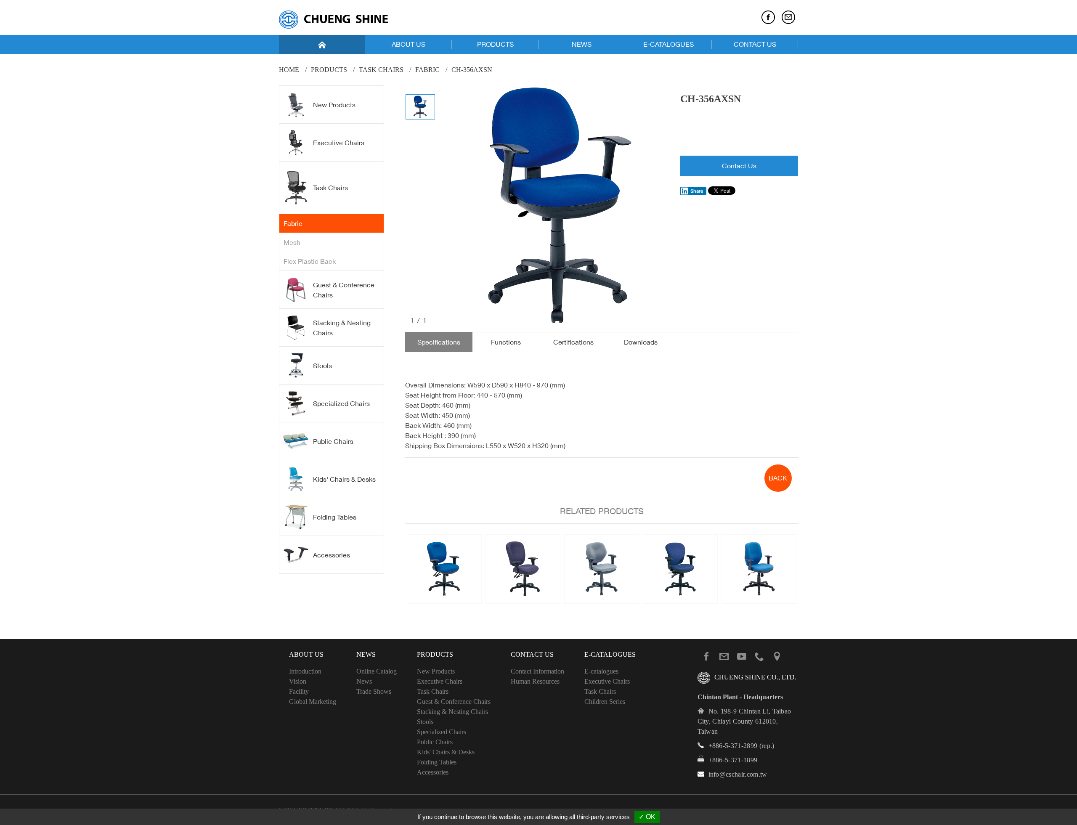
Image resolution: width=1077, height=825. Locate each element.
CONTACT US (755, 44)
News (364, 681)
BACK (778, 478)
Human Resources (535, 681)
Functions (506, 342)
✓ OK (647, 816)
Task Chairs (381, 69)
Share (696, 191)
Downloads (641, 342)
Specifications (438, 342)
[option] (558, 205)
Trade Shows (373, 691)
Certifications (573, 342)
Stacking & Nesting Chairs (342, 327)
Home (289, 69)
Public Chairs (333, 441)
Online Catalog (376, 671)
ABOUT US (408, 44)
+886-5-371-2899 (733, 745)
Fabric (427, 69)
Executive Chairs (338, 142)
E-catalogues (601, 671)
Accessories (331, 555)
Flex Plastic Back (310, 261)
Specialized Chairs (341, 403)
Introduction (305, 671)
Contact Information (537, 671)
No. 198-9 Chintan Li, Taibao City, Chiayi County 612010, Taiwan (744, 721)
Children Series (604, 701)
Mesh (292, 242)
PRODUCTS (495, 44)
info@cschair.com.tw (737, 774)
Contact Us (739, 166)
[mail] (788, 17)
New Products (334, 105)
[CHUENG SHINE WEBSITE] (333, 20)
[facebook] (768, 17)
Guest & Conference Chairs (343, 290)
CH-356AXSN (471, 69)
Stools (322, 365)
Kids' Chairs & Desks (344, 479)
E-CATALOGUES (668, 44)
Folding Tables (334, 517)
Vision (297, 681)
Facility (299, 691)
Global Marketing (312, 701)
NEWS (582, 44)
